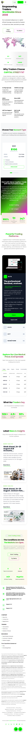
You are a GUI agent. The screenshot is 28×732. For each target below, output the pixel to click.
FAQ (4, 646)
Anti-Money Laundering (18, 714)
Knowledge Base (7, 648)
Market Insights (6, 640)
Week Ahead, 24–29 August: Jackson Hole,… (13, 490)
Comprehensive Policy (8, 714)
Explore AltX (14, 320)
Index (8, 369)
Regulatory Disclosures (9, 709)
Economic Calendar (7, 638)
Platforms (5, 629)
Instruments (6, 626)
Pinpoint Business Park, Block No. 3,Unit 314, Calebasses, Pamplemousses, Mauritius (15, 588)
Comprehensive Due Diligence (19, 712)
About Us (5, 617)
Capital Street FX (12, 720)
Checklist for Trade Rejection (7, 712)
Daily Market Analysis (8, 636)
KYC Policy (19, 710)
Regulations (5, 621)
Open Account (14, 166)
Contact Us (5, 619)
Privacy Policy (18, 707)
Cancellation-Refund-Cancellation (14, 715)
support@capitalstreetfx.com (14, 598)
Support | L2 (9, 608)
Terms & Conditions (18, 709)
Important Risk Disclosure (11, 710)
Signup (14, 315)
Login (14, 2)
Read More (6, 465)
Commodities (24, 369)
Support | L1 (9, 604)
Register (20, 2)
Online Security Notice (10, 707)
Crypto (12, 369)
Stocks (17, 369)
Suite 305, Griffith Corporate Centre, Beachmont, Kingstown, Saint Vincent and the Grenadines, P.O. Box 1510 (15, 594)
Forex (4, 369)
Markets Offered (7, 631)
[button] (20, 729)
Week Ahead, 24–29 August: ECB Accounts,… (12, 448)
